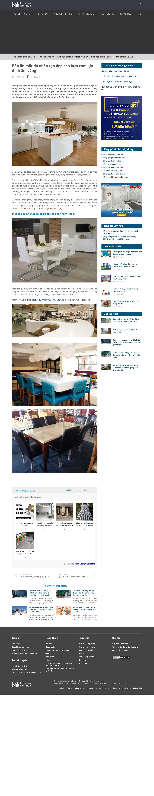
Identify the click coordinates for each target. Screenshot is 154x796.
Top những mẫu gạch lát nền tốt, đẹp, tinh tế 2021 (64, 525)
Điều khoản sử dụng (20, 647)
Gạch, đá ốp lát (37, 77)
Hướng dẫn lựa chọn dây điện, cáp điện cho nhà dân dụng (127, 253)
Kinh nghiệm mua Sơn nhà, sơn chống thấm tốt (58, 664)
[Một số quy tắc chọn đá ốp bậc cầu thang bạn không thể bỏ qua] (25, 540)
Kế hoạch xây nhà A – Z (24, 56)
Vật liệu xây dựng (19, 669)
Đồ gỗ (47, 660)
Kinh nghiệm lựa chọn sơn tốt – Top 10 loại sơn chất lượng (126, 265)
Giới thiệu (16, 644)
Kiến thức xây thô (19, 666)
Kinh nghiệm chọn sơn (101, 56)
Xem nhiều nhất (84, 490)
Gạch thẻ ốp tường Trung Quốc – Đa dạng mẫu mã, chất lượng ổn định (83, 593)
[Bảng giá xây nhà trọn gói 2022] (25, 512)
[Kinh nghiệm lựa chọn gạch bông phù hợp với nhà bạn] (84, 512)
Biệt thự (82, 660)
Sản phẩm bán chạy (24, 490)
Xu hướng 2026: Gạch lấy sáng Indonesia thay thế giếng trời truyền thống (125, 367)
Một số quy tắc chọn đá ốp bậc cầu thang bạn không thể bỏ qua (25, 553)
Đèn (47, 653)
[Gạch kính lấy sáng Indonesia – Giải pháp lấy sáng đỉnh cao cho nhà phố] (19, 613)
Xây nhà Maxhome (120, 644)
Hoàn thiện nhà (125, 688)
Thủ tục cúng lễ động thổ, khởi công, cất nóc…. (126, 302)
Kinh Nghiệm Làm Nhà (85, 563)
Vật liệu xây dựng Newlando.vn (125, 647)
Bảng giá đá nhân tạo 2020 (114, 161)
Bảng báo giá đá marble (113, 154)
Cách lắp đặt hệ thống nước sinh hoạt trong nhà (126, 277)
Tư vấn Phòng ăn (46, 56)
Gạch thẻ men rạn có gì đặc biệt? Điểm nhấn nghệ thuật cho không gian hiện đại (40, 593)
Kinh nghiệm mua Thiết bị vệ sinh (72, 56)
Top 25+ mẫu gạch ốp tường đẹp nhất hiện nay (45, 525)
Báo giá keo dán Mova (112, 164)
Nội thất (49, 644)
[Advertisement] (77, 36)
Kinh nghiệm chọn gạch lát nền (115, 71)
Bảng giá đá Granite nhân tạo (115, 177)
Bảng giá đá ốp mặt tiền (113, 167)
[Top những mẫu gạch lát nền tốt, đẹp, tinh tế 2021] (64, 512)
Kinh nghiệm (80, 688)
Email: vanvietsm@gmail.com (24, 653)
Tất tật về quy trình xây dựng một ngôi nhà (125, 290)
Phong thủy (125, 14)
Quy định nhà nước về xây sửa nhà (26, 672)
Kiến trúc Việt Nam (87, 647)
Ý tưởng (58, 14)
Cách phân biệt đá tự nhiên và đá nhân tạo (41, 299)
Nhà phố (82, 653)
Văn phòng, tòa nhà (87, 657)
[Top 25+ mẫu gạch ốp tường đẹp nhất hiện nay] (45, 512)
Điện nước (49, 657)
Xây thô (98, 688)
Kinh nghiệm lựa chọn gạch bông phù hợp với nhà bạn (84, 525)
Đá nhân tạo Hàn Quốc (112, 170)
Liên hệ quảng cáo (19, 650)
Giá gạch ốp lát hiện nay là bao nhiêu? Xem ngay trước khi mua (84, 609)
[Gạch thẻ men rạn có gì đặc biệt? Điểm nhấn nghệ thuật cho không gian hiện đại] (19, 597)
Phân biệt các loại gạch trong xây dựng (119, 76)
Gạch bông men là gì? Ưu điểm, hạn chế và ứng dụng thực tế (126, 320)
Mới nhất (69, 490)
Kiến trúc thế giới (86, 650)
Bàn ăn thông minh (120, 650)
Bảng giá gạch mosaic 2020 (114, 157)
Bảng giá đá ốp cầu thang (114, 174)
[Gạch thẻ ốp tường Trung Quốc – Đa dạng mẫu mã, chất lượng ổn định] (63, 597)
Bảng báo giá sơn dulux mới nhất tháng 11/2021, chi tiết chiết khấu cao (119, 237)
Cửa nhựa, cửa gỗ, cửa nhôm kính (59, 650)
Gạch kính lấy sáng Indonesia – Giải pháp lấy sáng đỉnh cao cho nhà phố (41, 609)
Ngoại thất (50, 647)
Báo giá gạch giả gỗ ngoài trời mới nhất (125, 330)
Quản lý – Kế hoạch (66, 688)
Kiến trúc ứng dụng (87, 644)
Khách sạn (83, 663)
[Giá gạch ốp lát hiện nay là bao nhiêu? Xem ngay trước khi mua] (63, 613)
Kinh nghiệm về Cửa (124, 56)
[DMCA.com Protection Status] (121, 657)
